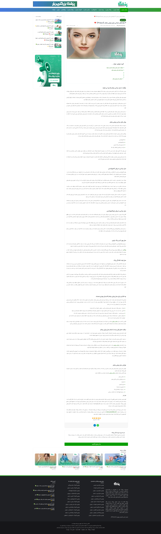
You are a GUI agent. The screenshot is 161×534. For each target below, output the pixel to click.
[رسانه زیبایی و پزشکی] (123, 4)
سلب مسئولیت (84, 530)
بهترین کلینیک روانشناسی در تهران (72, 507)
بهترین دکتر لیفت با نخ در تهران (97, 502)
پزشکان (124, 250)
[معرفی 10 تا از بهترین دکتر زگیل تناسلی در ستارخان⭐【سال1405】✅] (58, 27)
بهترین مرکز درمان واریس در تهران (73, 504)
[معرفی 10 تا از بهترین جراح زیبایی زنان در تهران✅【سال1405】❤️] (69, 459)
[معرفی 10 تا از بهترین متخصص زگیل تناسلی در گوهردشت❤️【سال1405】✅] (58, 33)
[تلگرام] (94, 425)
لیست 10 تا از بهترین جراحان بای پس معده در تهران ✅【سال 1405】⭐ (116, 467)
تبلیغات (53, 10)
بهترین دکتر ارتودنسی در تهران (97, 496)
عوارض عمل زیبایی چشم (117, 79)
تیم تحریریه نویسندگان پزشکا (121, 25)
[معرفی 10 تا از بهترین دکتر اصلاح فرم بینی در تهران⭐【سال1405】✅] (45, 459)
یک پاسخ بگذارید (96, 444)
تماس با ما (72, 530)
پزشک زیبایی (108, 10)
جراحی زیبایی (124, 10)
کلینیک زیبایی (116, 10)
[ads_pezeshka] (55, 4)
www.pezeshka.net (111, 412)
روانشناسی (63, 10)
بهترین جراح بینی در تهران (98, 491)
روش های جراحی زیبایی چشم (117, 70)
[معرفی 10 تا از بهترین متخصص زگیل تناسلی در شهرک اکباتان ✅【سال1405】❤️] (58, 39)
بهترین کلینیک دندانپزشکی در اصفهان (72, 515)
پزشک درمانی (70, 10)
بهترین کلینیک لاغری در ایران (74, 496)
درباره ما (67, 530)
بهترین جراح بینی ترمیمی (99, 485)
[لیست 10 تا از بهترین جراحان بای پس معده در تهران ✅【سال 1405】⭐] (58, 21)
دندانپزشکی (94, 10)
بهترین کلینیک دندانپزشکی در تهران (72, 510)
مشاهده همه (38, 16)
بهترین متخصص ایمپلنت (98, 488)
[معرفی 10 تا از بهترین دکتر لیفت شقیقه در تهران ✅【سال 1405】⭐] (58, 45)
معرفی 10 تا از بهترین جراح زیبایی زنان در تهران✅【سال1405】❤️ (71, 467)
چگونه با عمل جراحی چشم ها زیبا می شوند (114, 68)
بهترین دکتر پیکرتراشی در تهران (97, 499)
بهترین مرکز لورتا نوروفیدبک (74, 491)
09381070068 (114, 517)
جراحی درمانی (87, 10)
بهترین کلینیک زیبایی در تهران (73, 488)
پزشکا (124, 16)
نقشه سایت (77, 530)
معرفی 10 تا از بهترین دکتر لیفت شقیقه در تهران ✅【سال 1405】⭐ (93, 467)
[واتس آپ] (98, 425)
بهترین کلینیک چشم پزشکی (74, 485)
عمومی (58, 10)
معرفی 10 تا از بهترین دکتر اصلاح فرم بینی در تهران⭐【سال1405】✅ (47, 467)
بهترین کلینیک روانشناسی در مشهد (72, 513)
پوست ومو (101, 10)
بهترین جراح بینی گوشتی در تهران (97, 510)
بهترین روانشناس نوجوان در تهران (97, 513)
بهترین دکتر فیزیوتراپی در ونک (73, 499)
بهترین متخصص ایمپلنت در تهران (97, 504)
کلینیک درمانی (79, 10)
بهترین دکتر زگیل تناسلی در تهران (97, 507)
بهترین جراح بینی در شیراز (98, 493)
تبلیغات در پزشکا (91, 530)
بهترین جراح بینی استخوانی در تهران (96, 515)
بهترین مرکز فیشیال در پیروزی (73, 493)
